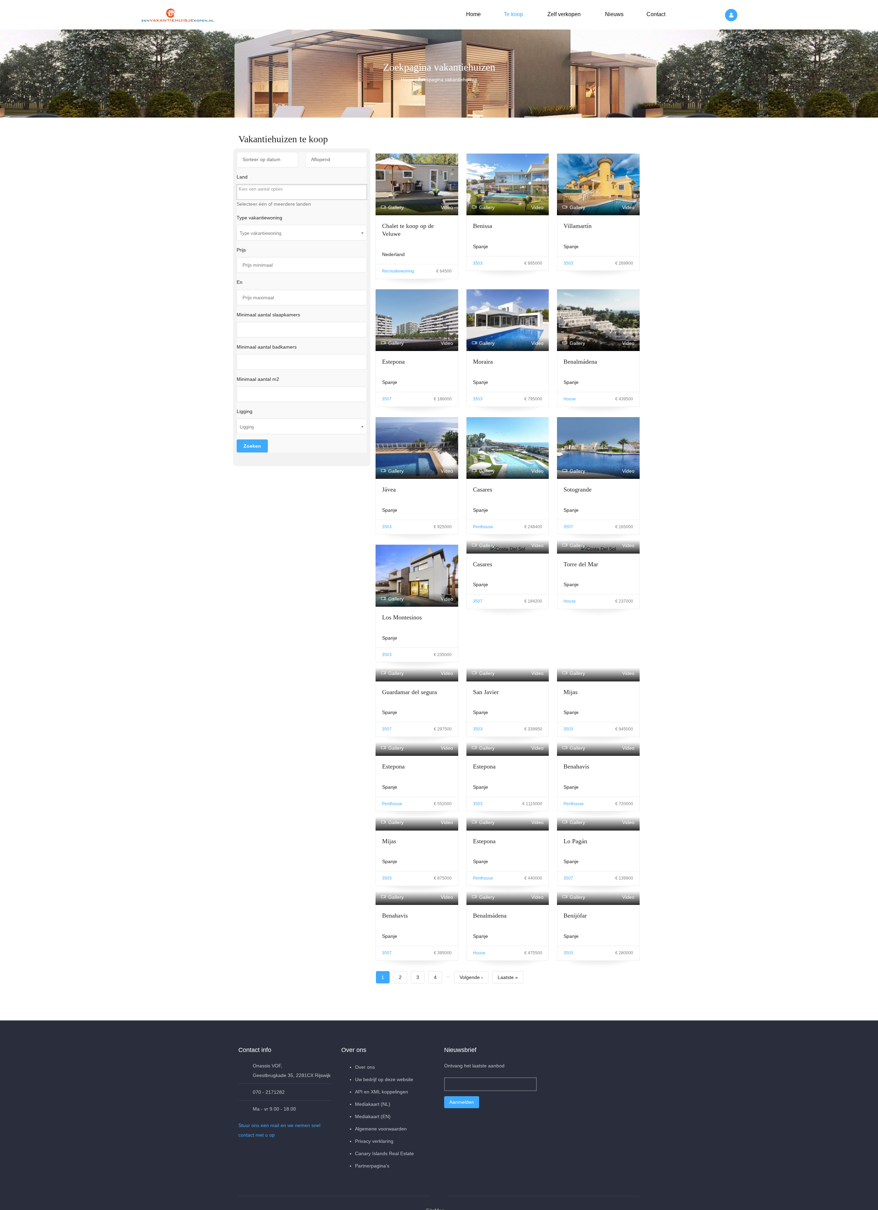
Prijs (241, 250)
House (569, 399)
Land (242, 177)
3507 (387, 399)
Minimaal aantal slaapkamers (268, 314)
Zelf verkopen (563, 14)
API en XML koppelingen (381, 1091)
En (239, 282)
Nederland (393, 254)
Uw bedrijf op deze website (384, 1079)
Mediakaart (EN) (373, 1116)
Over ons (365, 1067)
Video (447, 207)
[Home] (178, 13)
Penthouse (483, 526)
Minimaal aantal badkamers (267, 347)
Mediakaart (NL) (372, 1104)
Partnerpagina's (372, 1166)
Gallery (396, 207)
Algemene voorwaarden (381, 1129)
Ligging (244, 411)
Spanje (480, 246)
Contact (655, 14)
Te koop (512, 14)
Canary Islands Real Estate (384, 1153)
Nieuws (614, 14)
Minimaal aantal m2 (258, 379)
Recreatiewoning (398, 271)
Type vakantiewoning (259, 217)
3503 (478, 263)
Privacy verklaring (374, 1141)
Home (473, 14)
